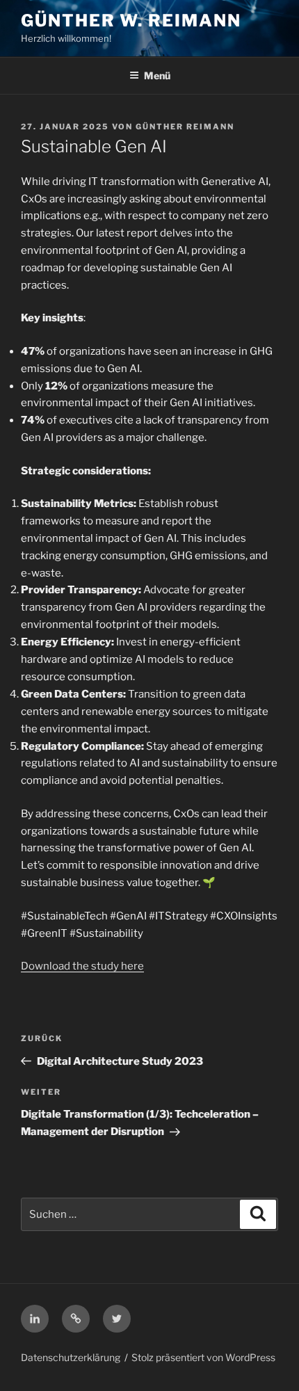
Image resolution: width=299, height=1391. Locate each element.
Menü (157, 75)
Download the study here (82, 966)
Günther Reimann (185, 126)
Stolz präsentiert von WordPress (203, 1357)
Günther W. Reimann (131, 20)
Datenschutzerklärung (70, 1357)
